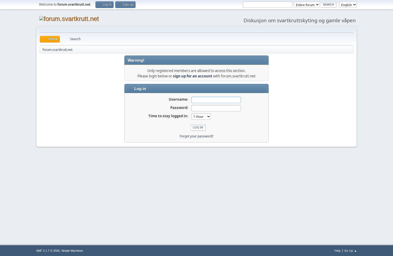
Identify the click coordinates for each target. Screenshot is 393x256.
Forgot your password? (196, 136)
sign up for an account (192, 76)
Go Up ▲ (350, 251)
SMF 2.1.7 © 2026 (48, 250)
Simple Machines (72, 250)
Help (337, 251)
